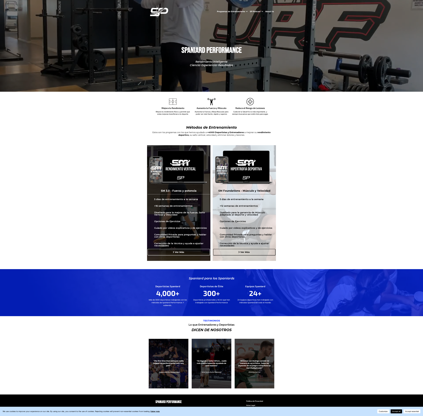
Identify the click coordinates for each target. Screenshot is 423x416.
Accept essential (412, 411)
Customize (383, 411)
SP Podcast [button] (255, 11)
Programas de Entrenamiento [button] (231, 11)
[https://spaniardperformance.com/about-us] (159, 12)
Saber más (155, 411)
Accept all (396, 411)
